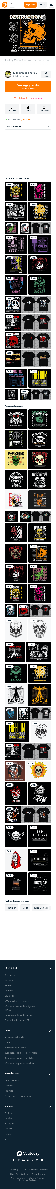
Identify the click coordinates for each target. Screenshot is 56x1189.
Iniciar (42, 4)
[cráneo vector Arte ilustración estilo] (15, 1112)
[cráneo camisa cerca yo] (11, 1059)
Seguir (46, 76)
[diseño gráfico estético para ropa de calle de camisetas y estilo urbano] (16, 283)
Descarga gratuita (28, 87)
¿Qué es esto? (26, 120)
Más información (14, 125)
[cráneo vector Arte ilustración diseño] (16, 930)
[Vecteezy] (4, 5)
